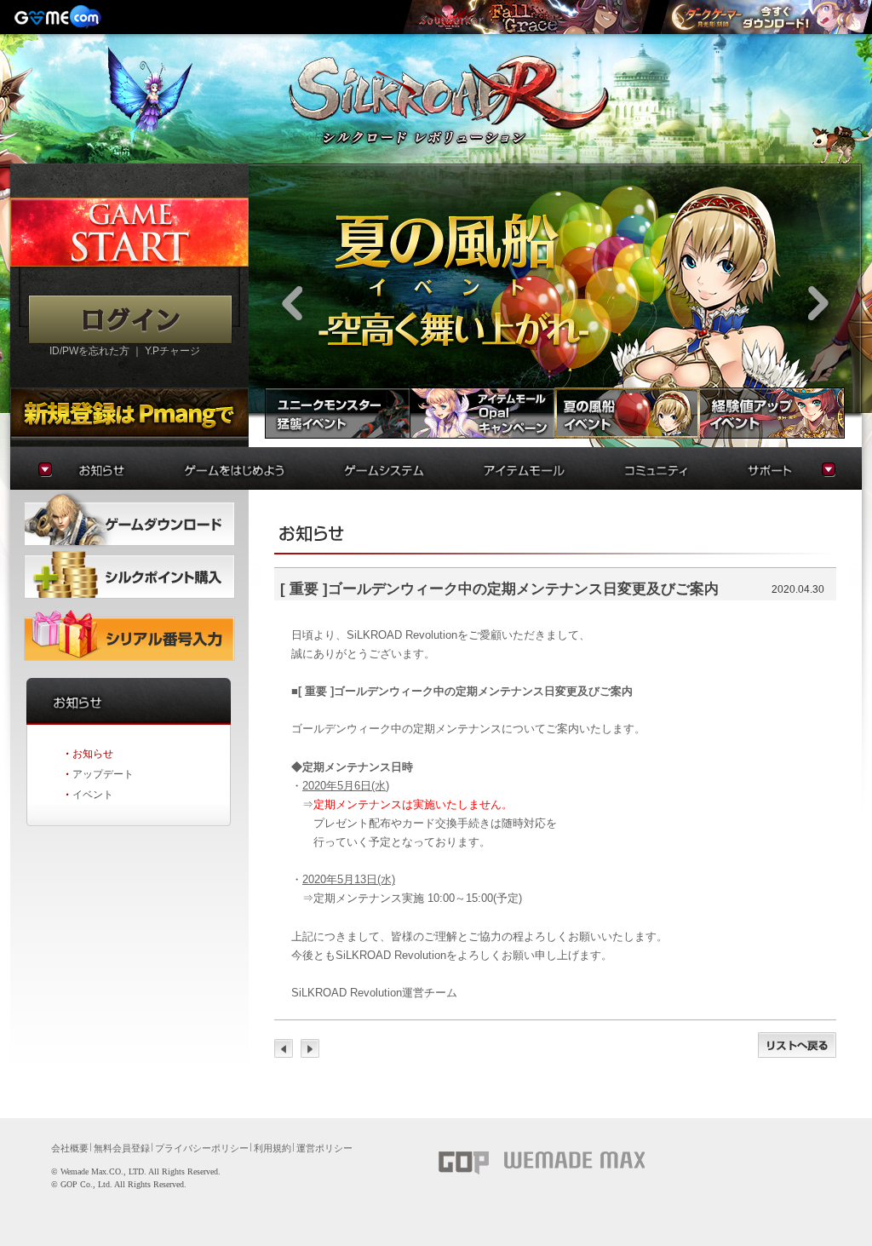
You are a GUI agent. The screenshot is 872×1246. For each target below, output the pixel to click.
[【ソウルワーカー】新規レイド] (526, 17)
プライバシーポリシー (202, 1148)
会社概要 (70, 1148)
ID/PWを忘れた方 (89, 351)
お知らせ (92, 754)
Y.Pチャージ (172, 351)
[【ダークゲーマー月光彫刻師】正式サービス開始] (765, 17)
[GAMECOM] (59, 17)
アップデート (103, 774)
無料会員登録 (122, 1148)
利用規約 (272, 1148)
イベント (92, 795)
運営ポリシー (324, 1148)
